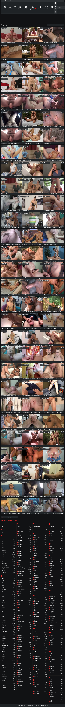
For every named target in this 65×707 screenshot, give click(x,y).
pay (56, 690)
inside (40, 688)
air (8, 541)
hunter (40, 676)
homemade (40, 656)
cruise (24, 591)
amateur (8, 549)
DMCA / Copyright (21, 705)
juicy (56, 540)
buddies (8, 684)
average (8, 572)
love (56, 581)
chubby (24, 546)
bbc (8, 598)
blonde (8, 636)
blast (8, 635)
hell (40, 649)
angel (8, 556)
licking (56, 569)
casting (24, 537)
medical (56, 609)
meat (56, 607)
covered (24, 582)
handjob (40, 636)
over (56, 674)
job (56, 535)
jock (56, 537)
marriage (56, 596)
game (40, 600)
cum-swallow (24, 599)
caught (24, 540)
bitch (8, 627)
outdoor (56, 670)
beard (8, 604)
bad (8, 582)
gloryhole (40, 612)
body (8, 642)
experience (40, 526)
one (56, 661)
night (56, 642)
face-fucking (40, 537)
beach (8, 602)
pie (56, 701)
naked (56, 635)
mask (56, 598)
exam (24, 683)
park (56, 685)
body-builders (8, 644)
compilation (24, 571)
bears (8, 605)
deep (24, 619)
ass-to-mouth (8, 567)
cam (24, 528)
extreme (40, 528)
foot (40, 574)
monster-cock (56, 622)
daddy (24, 612)
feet (40, 552)
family (40, 541)
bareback (8, 595)
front (40, 586)
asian (8, 560)
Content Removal (44, 705)
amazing (8, 550)
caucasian (24, 539)
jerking (56, 531)
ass (8, 561)
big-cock (8, 622)
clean (24, 551)
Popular (50, 25)
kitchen (56, 550)
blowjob (8, 638)
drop (24, 654)
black (8, 629)
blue (8, 640)
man (56, 595)
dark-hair (24, 615)
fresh (40, 583)
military (56, 611)
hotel (40, 664)
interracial (40, 691)
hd (40, 645)
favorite (40, 546)
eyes (40, 530)
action (8, 540)
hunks (40, 674)
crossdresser (24, 589)
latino (56, 561)
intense (40, 689)
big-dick (8, 624)
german (40, 607)
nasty (56, 637)
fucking (40, 588)
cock (24, 566)
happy (40, 640)
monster (56, 620)
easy (24, 663)
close (24, 559)
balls (8, 587)
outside (56, 672)
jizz (56, 533)
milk (56, 613)
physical (56, 700)
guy (40, 623)
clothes (24, 560)
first (40, 563)
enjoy (24, 676)
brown (8, 674)
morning (56, 624)
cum (24, 595)
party (56, 687)
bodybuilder (8, 645)
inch (40, 682)
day (24, 617)
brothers (8, 673)
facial (40, 539)
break (8, 665)
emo (24, 672)
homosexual (40, 658)
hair (40, 631)
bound (8, 656)
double (24, 641)
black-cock (8, 631)
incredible (40, 684)
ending (24, 674)
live (56, 572)
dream (24, 646)
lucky (56, 585)
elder (24, 670)
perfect (56, 696)
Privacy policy (30, 705)
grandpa (40, 618)
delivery (24, 623)
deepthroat (24, 621)
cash (24, 535)
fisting (40, 566)
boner (8, 649)
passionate (56, 689)
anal (8, 554)
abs (8, 538)
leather (56, 565)
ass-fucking (8, 563)
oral (56, 665)
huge (40, 667)
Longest (61, 25)
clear (24, 553)
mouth (56, 625)
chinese (24, 544)
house (40, 665)
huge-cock (40, 669)
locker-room (56, 578)
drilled (24, 648)
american (8, 552)
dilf (24, 630)
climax (24, 555)
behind (8, 613)
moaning (56, 616)
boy (8, 660)
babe (8, 578)
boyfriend (8, 662)
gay (40, 605)
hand (40, 635)
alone (8, 545)
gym (40, 625)
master (56, 602)
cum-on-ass (24, 597)
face (40, 535)
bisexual (8, 625)
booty (8, 653)
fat (40, 545)
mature (56, 605)
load (56, 574)
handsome (40, 638)
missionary (56, 615)
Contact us (36, 705)
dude (24, 655)
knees (56, 552)
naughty (56, 639)
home (40, 654)
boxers (8, 658)
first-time (40, 565)
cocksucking (24, 568)
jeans (56, 530)
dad (24, 610)
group (40, 621)
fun (40, 592)
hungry (40, 673)
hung (40, 671)
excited (24, 685)
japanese (56, 528)
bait (8, 584)
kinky (56, 546)
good (40, 614)
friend (40, 584)
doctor (24, 634)
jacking (56, 526)
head (40, 647)
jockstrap (56, 539)
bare (8, 593)
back (8, 580)
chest (24, 542)
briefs (8, 669)
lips (56, 570)
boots (8, 651)
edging (24, 669)
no (56, 646)
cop (24, 577)
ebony (24, 667)
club (24, 562)
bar (8, 591)
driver (24, 652)
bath (8, 596)
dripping (24, 650)
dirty (24, 632)
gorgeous (40, 616)
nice (56, 640)
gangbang (40, 601)
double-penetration (24, 643)
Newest (55, 25)
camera (24, 530)
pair (56, 680)
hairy (40, 633)
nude (56, 648)
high (40, 651)
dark (24, 614)
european (24, 681)
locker (56, 576)
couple (24, 580)
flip (40, 570)
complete (24, 573)
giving (40, 610)
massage (56, 600)
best (8, 616)
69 (8, 532)
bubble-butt (8, 682)
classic (24, 549)
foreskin (40, 575)
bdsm (8, 600)
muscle (56, 629)
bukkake (8, 687)
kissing (56, 548)
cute (24, 602)
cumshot (24, 600)
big (8, 618)
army (8, 558)
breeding (8, 667)
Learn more (48, 1)
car (24, 533)
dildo (24, 628)
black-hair (8, 633)
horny (40, 660)
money (56, 618)
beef (8, 611)
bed (8, 609)
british (8, 671)
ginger (40, 609)
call (24, 526)
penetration (56, 692)
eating (24, 665)
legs (56, 567)
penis (56, 694)
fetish (40, 555)
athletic (8, 570)
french (40, 581)
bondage (8, 647)
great (40, 619)
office (56, 654)
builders (8, 685)
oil (56, 655)
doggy (24, 635)
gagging (40, 598)
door (24, 639)
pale (56, 681)
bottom (8, 654)
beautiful (8, 607)
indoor (40, 686)
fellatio (40, 554)
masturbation (56, 604)
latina (56, 560)
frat (40, 579)
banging (8, 589)
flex (40, 568)
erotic (24, 679)
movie (56, 627)
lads (56, 558)
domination (24, 637)
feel (40, 550)
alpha (8, 547)
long (56, 580)
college (24, 569)
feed (40, 548)
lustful (56, 587)
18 (8, 526)
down (24, 644)
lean (56, 563)
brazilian (8, 664)
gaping (40, 603)
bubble (8, 680)
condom (24, 575)
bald (8, 585)
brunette (8, 678)
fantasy (40, 543)
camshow (24, 531)
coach (24, 564)
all (8, 543)
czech (24, 604)
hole (40, 653)
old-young (56, 659)
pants (56, 683)
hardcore (40, 644)
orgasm (56, 666)
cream (24, 586)
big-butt (8, 620)
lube (56, 583)
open (56, 663)
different (24, 626)
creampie (24, 588)
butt (8, 689)
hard (40, 642)
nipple (56, 644)
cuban (24, 593)
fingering (40, 561)
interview (40, 693)
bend (8, 615)
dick (24, 624)
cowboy (24, 584)
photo (56, 698)
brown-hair (8, 676)
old (56, 657)
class (24, 548)
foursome (40, 577)
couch (24, 579)
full (40, 590)
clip (24, 557)
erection (24, 678)
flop (40, 572)
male (56, 593)
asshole (8, 569)
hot (40, 662)
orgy (56, 668)
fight (40, 557)
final (40, 559)
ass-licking (8, 565)
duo (24, 657)
